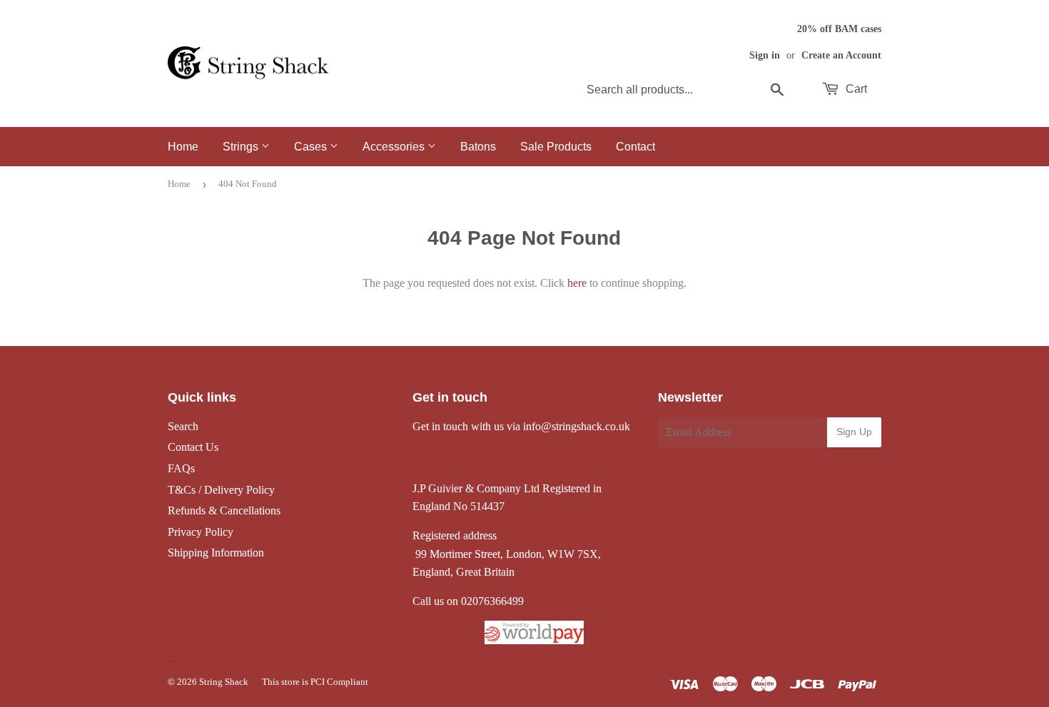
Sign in (764, 55)
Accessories (395, 147)
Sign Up (854, 431)
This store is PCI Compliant (315, 681)
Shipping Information (216, 552)
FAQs (181, 468)
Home (183, 147)
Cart (855, 89)
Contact (635, 147)
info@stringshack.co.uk (576, 426)
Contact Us (193, 447)
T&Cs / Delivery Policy (221, 490)
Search (183, 426)
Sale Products (556, 147)
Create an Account (841, 55)
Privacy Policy (200, 532)
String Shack (223, 681)
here (577, 283)
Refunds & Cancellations (224, 510)
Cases (312, 147)
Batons (478, 147)
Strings (242, 147)
